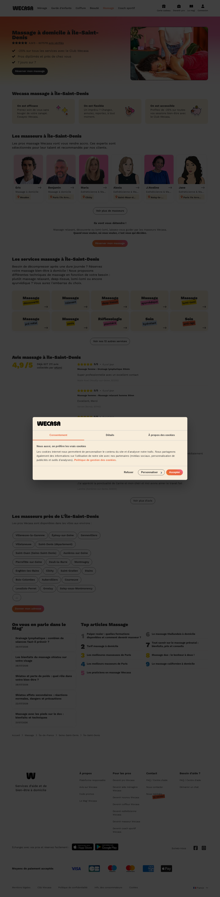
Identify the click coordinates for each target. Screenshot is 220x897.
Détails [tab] (110, 435)
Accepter (174, 472)
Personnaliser (149, 472)
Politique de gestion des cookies (95, 459)
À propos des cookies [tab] (161, 435)
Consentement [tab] (58, 435)
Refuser (128, 472)
